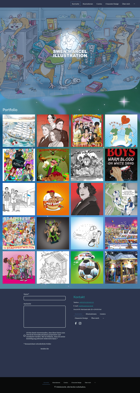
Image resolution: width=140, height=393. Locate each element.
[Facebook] (75, 323)
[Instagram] (80, 323)
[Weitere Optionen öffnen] (134, 4)
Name (26, 294)
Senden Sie (45, 349)
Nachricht (27, 304)
